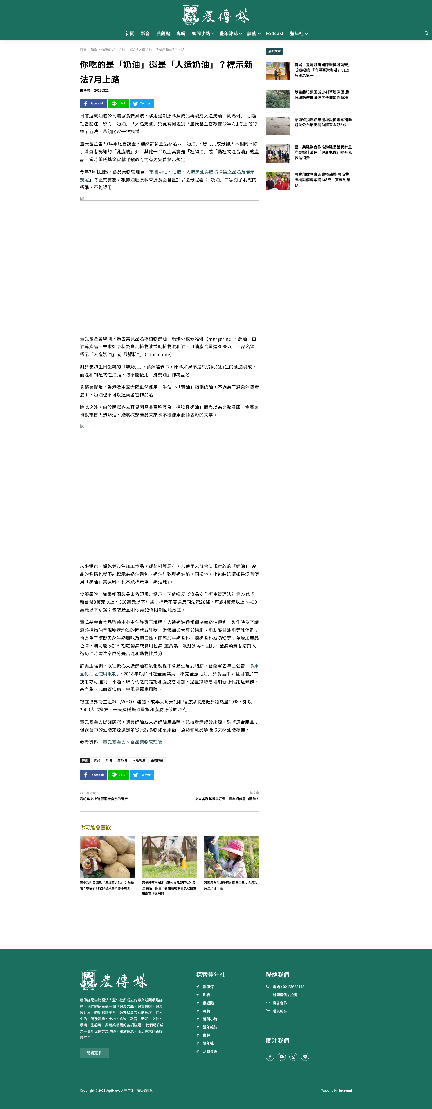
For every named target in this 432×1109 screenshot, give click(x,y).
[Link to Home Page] (216, 13)
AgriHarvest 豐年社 (119, 1090)
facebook (97, 103)
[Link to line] (305, 1057)
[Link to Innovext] (345, 1090)
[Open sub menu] (213, 33)
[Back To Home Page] (123, 980)
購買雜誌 (280, 1011)
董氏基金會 (114, 742)
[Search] (427, 33)
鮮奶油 (122, 760)
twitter (145, 103)
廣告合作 (280, 1003)
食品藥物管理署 (146, 742)
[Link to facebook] (270, 1057)
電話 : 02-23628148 (288, 987)
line (122, 103)
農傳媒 (85, 90)
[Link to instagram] (293, 1057)
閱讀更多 (94, 1053)
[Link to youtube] (282, 1057)
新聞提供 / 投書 (285, 995)
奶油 (109, 760)
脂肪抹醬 (157, 760)
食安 (97, 760)
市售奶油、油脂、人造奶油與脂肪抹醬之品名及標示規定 (167, 175)
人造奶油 (139, 760)
